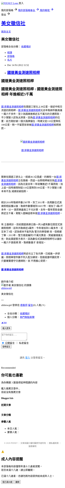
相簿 (9, 52)
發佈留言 (6, 347)
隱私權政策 (54, 443)
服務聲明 (32, 446)
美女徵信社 (13, 23)
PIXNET (14, 443)
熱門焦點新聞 (27, 317)
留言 (30, 305)
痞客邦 (24, 305)
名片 (9, 60)
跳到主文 (6, 31)
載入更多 (6, 328)
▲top (4, 322)
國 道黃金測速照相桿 (12, 106)
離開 (17, 482)
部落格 (11, 56)
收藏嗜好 (26, 46)
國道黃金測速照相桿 (23, 73)
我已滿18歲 (7, 482)
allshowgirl (6, 288)
